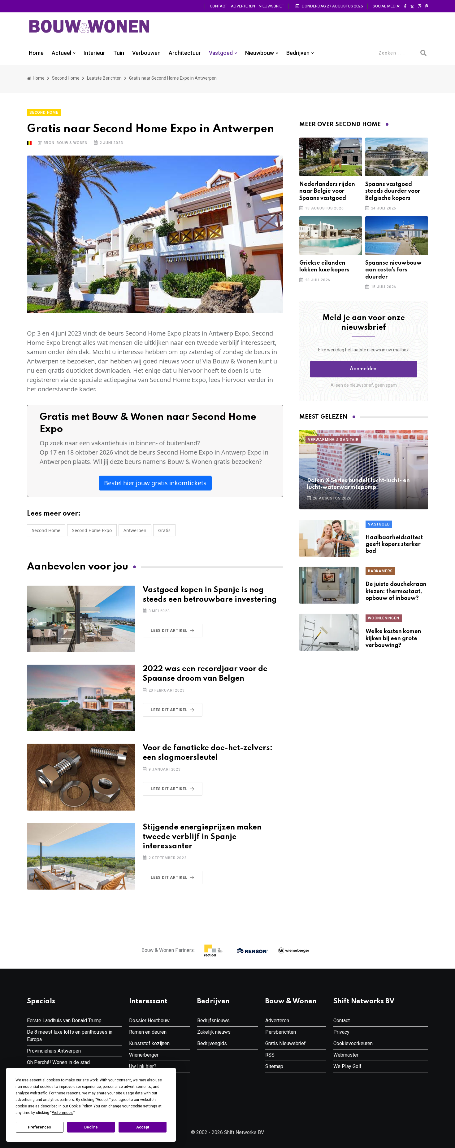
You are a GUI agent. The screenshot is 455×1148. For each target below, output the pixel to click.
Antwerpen (135, 530)
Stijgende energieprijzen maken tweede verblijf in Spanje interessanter (202, 837)
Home (36, 53)
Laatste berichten (104, 78)
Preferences (39, 1127)
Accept (142, 1127)
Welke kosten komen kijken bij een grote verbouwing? (393, 638)
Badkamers (380, 571)
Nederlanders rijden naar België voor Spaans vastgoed (327, 191)
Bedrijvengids (212, 1043)
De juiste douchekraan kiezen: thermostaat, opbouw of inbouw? (396, 591)
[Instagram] (419, 6)
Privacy (341, 1032)
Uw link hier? (142, 1066)
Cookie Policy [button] (80, 1106)
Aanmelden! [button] (364, 369)
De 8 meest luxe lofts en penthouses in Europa (69, 1035)
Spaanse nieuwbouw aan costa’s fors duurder (393, 270)
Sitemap (274, 1066)
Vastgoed (221, 53)
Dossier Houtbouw (149, 1020)
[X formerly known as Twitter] (412, 6)
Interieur (94, 53)
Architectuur (185, 53)
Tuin (118, 53)
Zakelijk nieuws (214, 1032)
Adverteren (243, 6)
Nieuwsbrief (271, 6)
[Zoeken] (423, 53)
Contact (218, 6)
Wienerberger (143, 1055)
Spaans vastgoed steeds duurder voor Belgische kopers (392, 191)
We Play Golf (347, 1066)
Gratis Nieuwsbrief (285, 1043)
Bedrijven (298, 53)
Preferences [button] (62, 1113)
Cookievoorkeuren (353, 1043)
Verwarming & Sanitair (333, 440)
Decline (91, 1127)
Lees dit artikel (169, 630)
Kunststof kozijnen (149, 1043)
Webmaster (345, 1055)
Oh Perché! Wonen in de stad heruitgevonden (58, 1066)
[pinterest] (426, 6)
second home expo (92, 530)
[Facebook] (405, 6)
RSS (270, 1055)
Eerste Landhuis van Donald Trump (64, 1020)
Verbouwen (146, 53)
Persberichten (280, 1032)
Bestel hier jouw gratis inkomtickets (155, 483)
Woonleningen (383, 618)
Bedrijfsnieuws (213, 1020)
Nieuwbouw (259, 53)
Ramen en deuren (148, 1032)
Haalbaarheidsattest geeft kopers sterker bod (394, 544)
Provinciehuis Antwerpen (54, 1051)
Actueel (61, 53)
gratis (164, 530)
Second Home (66, 78)
